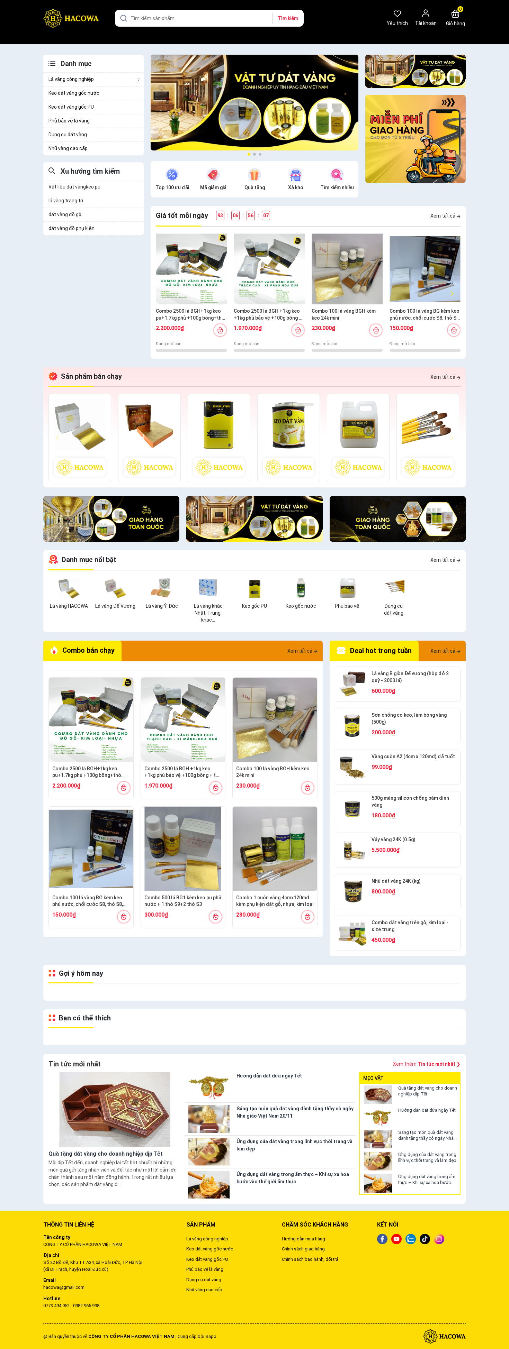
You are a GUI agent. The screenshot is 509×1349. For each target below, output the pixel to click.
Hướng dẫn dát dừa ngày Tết (427, 1110)
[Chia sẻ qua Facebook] (382, 1238)
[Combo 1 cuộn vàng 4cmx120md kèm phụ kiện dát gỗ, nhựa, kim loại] (275, 849)
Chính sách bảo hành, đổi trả (310, 1259)
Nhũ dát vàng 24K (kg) (396, 881)
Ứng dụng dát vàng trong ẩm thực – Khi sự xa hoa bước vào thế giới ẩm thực (426, 1180)
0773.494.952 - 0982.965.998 (71, 1305)
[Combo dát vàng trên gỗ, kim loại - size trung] (352, 933)
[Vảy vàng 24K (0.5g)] (352, 850)
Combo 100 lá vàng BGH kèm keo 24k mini (344, 314)
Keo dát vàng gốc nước (73, 93)
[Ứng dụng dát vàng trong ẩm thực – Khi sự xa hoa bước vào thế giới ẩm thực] (378, 1183)
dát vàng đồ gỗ (64, 214)
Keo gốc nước (301, 606)
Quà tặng (254, 187)
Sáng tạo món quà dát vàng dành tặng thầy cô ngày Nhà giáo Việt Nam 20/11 (426, 1135)
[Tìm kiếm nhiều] (337, 174)
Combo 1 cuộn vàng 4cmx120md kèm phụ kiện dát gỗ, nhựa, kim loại (274, 901)
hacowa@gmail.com (63, 1287)
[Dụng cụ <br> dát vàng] (393, 587)
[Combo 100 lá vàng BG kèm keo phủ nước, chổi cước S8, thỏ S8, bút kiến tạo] (425, 268)
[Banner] (254, 102)
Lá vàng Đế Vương (115, 606)
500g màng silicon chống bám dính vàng (410, 801)
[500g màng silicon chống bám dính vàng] (352, 809)
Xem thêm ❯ (427, 1064)
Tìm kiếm (288, 18)
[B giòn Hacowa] (80, 438)
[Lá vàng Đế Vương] (115, 587)
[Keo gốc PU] (219, 438)
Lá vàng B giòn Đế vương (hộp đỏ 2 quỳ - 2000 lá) (410, 677)
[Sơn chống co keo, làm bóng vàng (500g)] (352, 726)
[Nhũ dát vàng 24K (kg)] (352, 892)
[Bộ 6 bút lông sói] (428, 438)
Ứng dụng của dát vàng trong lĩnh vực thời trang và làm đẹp (427, 1157)
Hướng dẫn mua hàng (303, 1238)
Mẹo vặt (373, 1078)
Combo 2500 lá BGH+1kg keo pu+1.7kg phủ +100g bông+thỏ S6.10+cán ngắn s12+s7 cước (190, 314)
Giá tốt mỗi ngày (182, 215)
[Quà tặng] (254, 174)
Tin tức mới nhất (74, 1064)
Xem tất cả (443, 216)
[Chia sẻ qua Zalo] (410, 1238)
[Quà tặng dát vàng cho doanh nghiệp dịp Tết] (378, 1094)
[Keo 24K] (289, 438)
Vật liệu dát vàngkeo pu (74, 187)
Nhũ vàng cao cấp (68, 148)
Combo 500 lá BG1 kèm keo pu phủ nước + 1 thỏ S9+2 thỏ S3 (182, 901)
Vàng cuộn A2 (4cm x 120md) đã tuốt (413, 756)
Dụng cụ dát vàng (67, 134)
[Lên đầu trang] (498, 1327)
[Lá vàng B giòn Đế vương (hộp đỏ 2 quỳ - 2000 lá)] (352, 684)
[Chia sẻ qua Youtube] (396, 1238)
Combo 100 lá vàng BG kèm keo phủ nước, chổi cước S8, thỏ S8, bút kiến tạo (425, 314)
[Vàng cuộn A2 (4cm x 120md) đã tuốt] (352, 767)
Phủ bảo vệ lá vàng (69, 120)
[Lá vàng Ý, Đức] (161, 587)
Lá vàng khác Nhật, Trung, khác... (208, 613)
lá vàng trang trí (65, 200)
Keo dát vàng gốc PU (71, 107)
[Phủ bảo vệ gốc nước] (358, 438)
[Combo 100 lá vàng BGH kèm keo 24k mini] (347, 268)
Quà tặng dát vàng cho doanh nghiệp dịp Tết (427, 1090)
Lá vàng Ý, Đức (162, 606)
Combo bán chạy (88, 650)
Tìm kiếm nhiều (337, 187)
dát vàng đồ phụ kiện (71, 228)
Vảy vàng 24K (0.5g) (394, 839)
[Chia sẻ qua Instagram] (439, 1238)
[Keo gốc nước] (301, 587)
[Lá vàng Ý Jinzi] (149, 438)
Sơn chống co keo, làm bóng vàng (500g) (409, 718)
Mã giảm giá (213, 187)
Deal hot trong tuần (380, 650)
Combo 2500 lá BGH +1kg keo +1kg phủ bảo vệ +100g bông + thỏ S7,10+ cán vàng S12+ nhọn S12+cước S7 (269, 314)
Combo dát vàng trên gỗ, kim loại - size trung (410, 926)
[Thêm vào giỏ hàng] (220, 330)
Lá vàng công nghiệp (71, 79)
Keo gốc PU (254, 606)
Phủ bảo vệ (347, 606)
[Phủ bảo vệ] (347, 587)
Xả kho (295, 187)
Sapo (210, 1336)
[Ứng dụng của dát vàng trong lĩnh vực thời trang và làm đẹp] (378, 1161)
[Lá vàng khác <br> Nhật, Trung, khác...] (208, 587)
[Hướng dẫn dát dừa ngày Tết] (378, 1117)
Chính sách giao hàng (303, 1248)
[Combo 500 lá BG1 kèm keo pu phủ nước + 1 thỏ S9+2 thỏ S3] (183, 849)
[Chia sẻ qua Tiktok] (425, 1238)
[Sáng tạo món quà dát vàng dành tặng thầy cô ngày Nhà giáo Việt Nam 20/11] (378, 1139)
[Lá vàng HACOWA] (69, 587)
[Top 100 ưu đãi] (172, 174)
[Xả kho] (296, 174)
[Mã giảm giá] (213, 174)
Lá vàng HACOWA (69, 606)
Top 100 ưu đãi (172, 187)
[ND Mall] (415, 71)
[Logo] (444, 1336)
